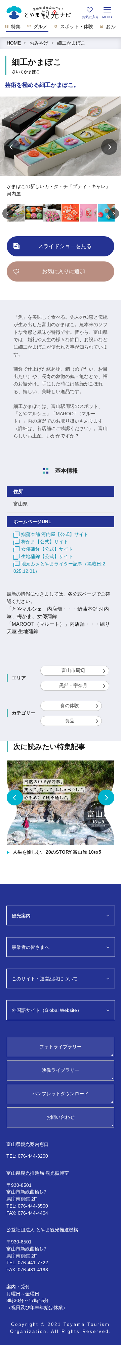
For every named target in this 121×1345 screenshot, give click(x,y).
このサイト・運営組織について (45, 978)
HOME (14, 43)
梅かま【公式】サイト (44, 541)
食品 (69, 720)
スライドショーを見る (65, 246)
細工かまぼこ (71, 43)
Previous (12, 147)
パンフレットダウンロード (60, 1093)
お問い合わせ (60, 1117)
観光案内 (21, 915)
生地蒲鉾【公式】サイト (47, 556)
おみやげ (39, 43)
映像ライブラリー (60, 1070)
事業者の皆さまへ (30, 947)
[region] (60, 28)
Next (109, 147)
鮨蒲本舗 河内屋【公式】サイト (54, 534)
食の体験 (69, 705)
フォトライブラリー (60, 1046)
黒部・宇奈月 (73, 685)
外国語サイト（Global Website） (47, 1010)
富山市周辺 (73, 670)
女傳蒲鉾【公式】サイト (47, 549)
